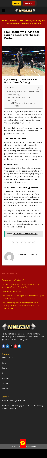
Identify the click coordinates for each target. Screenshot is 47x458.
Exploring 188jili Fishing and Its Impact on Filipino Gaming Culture (23, 297)
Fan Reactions (17, 100)
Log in (16, 3)
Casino (4, 368)
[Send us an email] (11, 346)
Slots (4, 363)
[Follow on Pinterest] (15, 346)
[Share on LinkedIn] (33, 242)
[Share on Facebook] (17, 242)
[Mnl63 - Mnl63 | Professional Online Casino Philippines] (25, 10)
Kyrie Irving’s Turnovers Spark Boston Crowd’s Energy (23, 93)
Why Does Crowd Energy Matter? (25, 104)
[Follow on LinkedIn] (19, 346)
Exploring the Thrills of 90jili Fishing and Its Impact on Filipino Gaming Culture (20, 285)
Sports (4, 373)
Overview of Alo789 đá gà (13, 280)
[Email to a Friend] (25, 242)
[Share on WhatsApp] (13, 242)
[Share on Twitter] (21, 242)
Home (5, 21)
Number (5, 378)
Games (13, 21)
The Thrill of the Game (20, 97)
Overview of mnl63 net (12, 291)
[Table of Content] (39, 88)
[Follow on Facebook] (3, 346)
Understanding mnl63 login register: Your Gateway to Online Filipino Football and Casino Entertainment (22, 305)
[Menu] (3, 10)
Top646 (5, 383)
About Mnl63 (7, 358)
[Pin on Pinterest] (29, 242)
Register (29, 3)
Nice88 (5, 388)
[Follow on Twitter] (7, 346)
